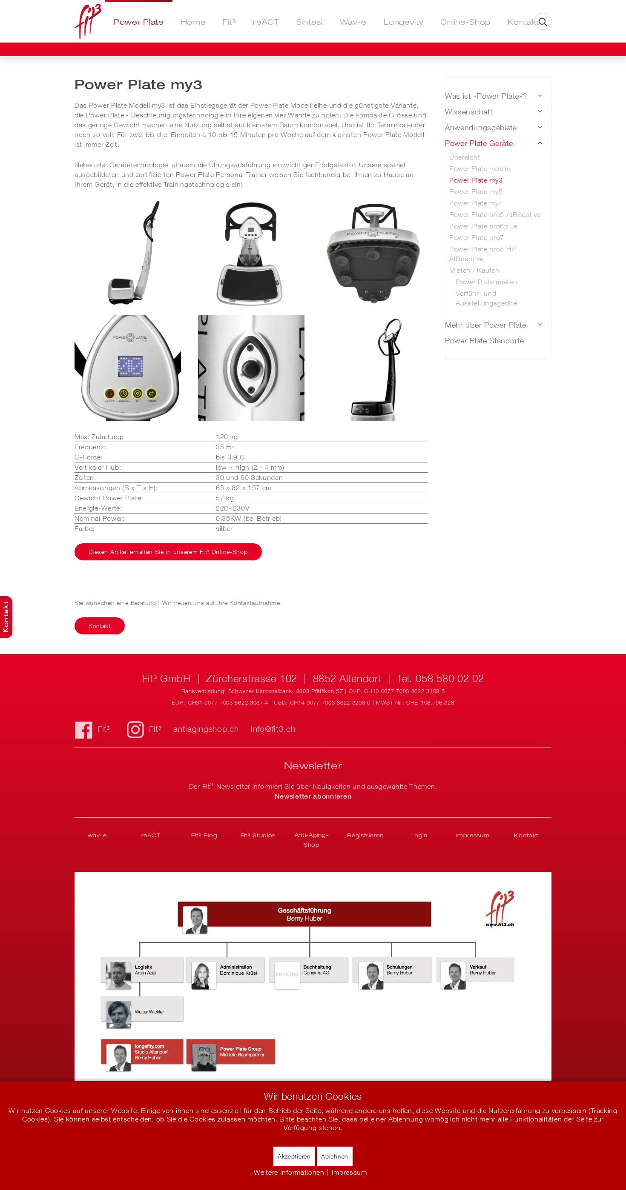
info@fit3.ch (273, 728)
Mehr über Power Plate (485, 324)
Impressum (472, 835)
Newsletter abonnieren (313, 796)
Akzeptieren (294, 1156)
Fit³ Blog (204, 835)
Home (193, 21)
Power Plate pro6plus (483, 226)
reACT (266, 21)
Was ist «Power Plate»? (486, 95)
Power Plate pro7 (476, 237)
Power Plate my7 (476, 203)
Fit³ (229, 21)
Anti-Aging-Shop (312, 839)
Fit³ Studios (258, 835)
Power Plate (139, 21)
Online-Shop (465, 21)
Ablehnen (334, 1156)
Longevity (403, 21)
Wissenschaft (468, 111)
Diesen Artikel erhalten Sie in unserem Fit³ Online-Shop (168, 551)
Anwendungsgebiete (481, 127)
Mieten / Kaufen (474, 270)
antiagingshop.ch (205, 728)
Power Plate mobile (480, 168)
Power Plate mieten (486, 281)
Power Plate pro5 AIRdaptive (495, 214)
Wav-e (353, 21)
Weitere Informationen (289, 1172)
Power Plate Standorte (484, 340)
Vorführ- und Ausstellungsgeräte (486, 298)
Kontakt (523, 21)
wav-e (97, 835)
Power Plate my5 (476, 191)
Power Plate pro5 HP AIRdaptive (482, 254)
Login (419, 835)
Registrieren (365, 835)
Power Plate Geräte (479, 143)
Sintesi (309, 21)
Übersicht (464, 157)
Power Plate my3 (476, 180)
